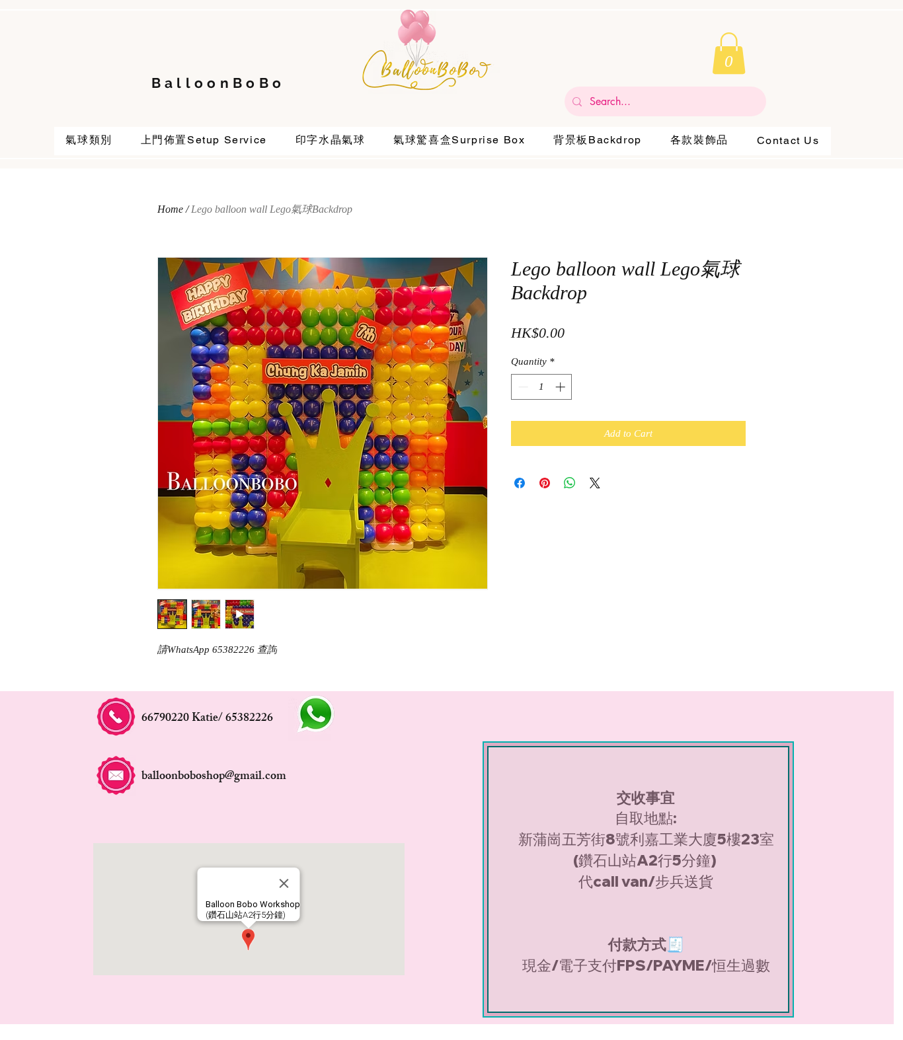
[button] (728, 53)
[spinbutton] (542, 387)
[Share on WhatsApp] (570, 483)
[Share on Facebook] (520, 483)
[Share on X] (595, 483)
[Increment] (561, 387)
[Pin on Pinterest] (545, 483)
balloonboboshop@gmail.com (213, 777)
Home (170, 209)
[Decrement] (522, 387)
